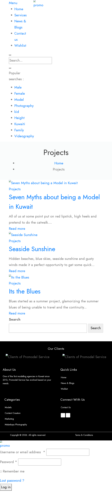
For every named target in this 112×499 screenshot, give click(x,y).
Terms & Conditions (84, 435)
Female (19, 93)
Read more (17, 228)
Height (19, 117)
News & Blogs (67, 383)
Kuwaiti (19, 124)
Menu (13, 2)
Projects (15, 189)
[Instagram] (63, 415)
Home (63, 377)
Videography (24, 136)
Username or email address (22, 452)
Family (19, 130)
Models (8, 407)
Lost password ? (12, 480)
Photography (24, 105)
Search (14, 319)
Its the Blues (24, 291)
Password (8, 461)
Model (19, 99)
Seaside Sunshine (32, 248)
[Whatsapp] (68, 415)
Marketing (9, 418)
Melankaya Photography (16, 424)
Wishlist (64, 388)
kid (16, 111)
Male (18, 87)
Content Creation (12, 413)
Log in (6, 487)
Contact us (66, 407)
